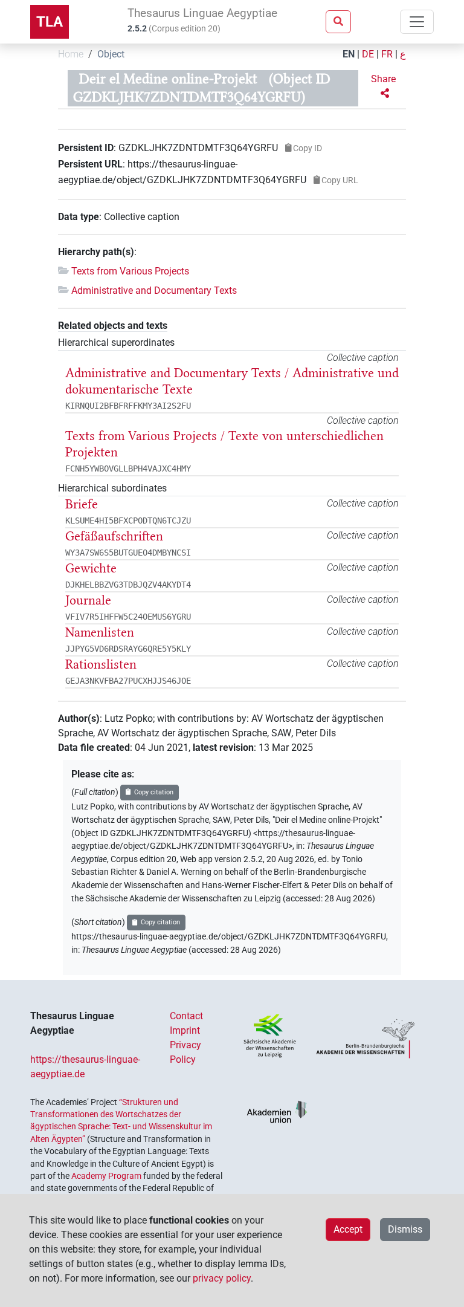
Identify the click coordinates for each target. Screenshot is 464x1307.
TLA (49, 21)
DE (368, 54)
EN (349, 54)
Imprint (185, 1030)
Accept (348, 1229)
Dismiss (405, 1229)
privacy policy (222, 1278)
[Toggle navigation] (417, 22)
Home (70, 54)
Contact (186, 1016)
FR (387, 54)
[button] (384, 86)
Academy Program (106, 1176)
